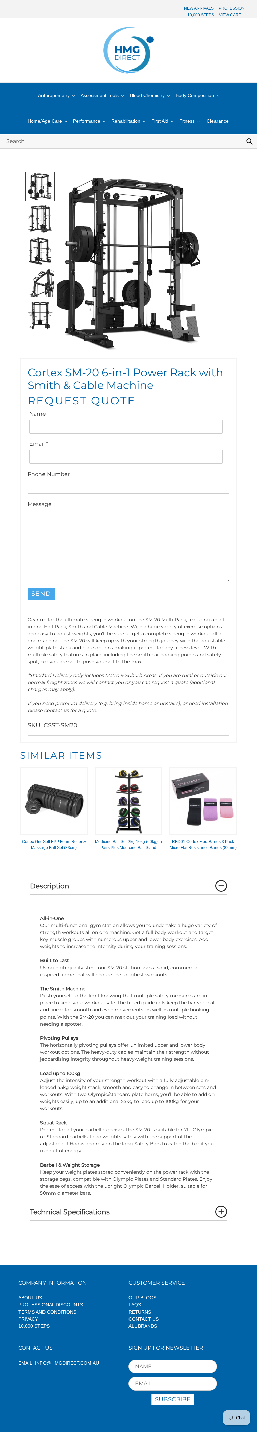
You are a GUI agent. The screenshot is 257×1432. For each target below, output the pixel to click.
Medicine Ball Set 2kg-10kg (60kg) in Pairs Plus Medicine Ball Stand (128, 844)
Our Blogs (142, 1297)
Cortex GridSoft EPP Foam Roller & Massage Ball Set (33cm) (54, 844)
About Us (30, 1297)
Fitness (187, 121)
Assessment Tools (100, 95)
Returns (139, 1312)
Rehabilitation (125, 121)
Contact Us (143, 1319)
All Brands (142, 1326)
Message (40, 504)
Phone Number (49, 474)
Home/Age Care (45, 121)
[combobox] (128, 141)
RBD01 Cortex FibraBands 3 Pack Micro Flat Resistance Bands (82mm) (203, 844)
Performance (86, 121)
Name (37, 414)
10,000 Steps (34, 1326)
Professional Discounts (50, 1304)
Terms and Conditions (47, 1312)
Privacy (28, 1319)
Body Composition (195, 95)
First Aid (159, 121)
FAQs (134, 1304)
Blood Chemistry (147, 95)
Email (38, 444)
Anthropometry (54, 95)
